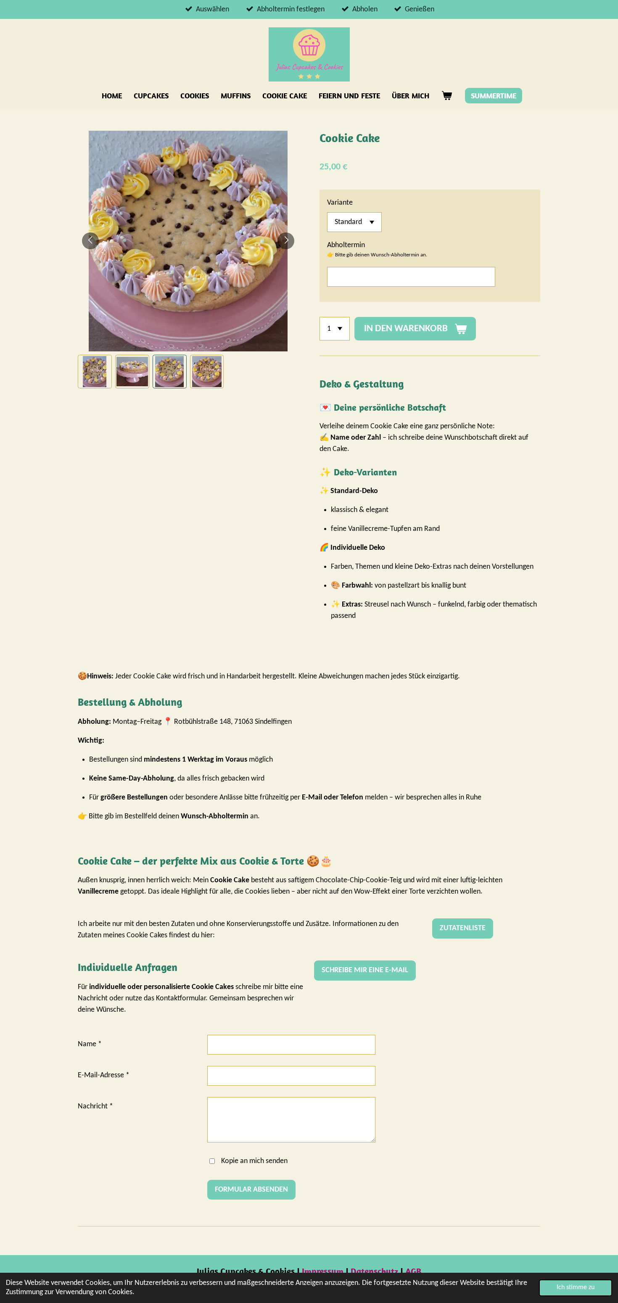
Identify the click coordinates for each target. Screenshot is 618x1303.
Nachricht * (95, 1106)
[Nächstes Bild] (285, 240)
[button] (95, 372)
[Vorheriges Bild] (90, 240)
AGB (413, 1271)
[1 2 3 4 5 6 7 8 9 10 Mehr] (335, 328)
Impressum (324, 1271)
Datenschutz (375, 1271)
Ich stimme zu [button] (575, 1287)
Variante (340, 203)
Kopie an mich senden (254, 1161)
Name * (90, 1044)
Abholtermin (346, 245)
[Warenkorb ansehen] (446, 95)
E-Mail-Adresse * (103, 1075)
